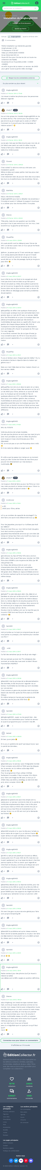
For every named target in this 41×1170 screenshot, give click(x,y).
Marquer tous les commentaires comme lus (20, 78)
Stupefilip (10, 237)
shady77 (9, 110)
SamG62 (9, 626)
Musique (5, 1135)
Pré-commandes (25, 1109)
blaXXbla (9, 190)
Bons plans (23, 1112)
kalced (8, 733)
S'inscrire (23, 1120)
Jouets (5, 1132)
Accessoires (6, 1127)
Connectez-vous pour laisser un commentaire (20, 1040)
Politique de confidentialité (11, 1151)
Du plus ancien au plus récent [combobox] (14, 83)
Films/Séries (7, 1119)
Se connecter (24, 1122)
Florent (9, 161)
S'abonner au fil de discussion (22, 23)
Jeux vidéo (6, 1116)
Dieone (8, 215)
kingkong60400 (15, 36)
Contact (5, 1145)
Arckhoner (10, 500)
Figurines (5, 1114)
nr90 (8, 648)
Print (4, 1124)
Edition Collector (8, 1143)
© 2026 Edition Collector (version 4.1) (15, 1166)
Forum (22, 1117)
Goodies (5, 1130)
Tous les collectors (8, 1111)
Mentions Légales (8, 1148)
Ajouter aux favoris (20, 28)
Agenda (22, 1114)
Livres (5, 1122)
